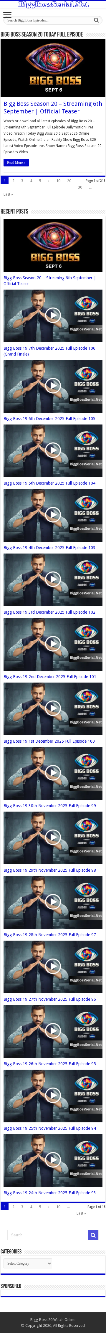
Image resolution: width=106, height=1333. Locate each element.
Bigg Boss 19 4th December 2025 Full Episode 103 (49, 547)
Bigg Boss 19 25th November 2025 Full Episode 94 (50, 1128)
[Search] (96, 20)
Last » (8, 194)
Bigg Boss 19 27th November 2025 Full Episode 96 (50, 999)
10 (58, 181)
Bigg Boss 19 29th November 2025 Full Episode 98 (50, 870)
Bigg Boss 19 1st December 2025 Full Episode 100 (49, 741)
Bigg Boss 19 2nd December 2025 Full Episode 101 (50, 676)
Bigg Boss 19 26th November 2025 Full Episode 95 (50, 1063)
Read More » (16, 163)
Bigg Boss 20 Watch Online (52, 1319)
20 (69, 181)
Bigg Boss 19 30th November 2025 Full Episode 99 (50, 805)
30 (80, 187)
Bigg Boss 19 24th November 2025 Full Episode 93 (50, 1192)
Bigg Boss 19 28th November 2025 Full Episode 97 (50, 934)
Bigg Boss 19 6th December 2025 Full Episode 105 (49, 418)
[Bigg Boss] (53, 5)
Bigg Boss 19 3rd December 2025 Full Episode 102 (49, 612)
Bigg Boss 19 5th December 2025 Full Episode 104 (49, 483)
